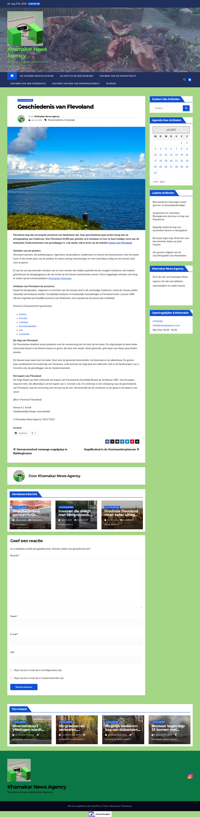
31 (155, 173)
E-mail (14, 634)
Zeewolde (24, 334)
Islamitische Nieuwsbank (76, 76)
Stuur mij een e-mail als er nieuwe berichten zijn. (39, 678)
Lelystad (23, 322)
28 (176, 167)
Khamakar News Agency (46, 116)
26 (166, 167)
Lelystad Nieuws (25, 100)
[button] (184, 79)
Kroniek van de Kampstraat (118, 76)
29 (181, 167)
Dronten (23, 318)
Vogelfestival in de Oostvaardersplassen (110, 449)
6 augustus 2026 (163, 735)
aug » (162, 181)
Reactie (15, 555)
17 (155, 161)
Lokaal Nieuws (19, 722)
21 (176, 161)
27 (171, 167)
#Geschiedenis (55, 120)
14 (176, 155)
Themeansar (126, 806)
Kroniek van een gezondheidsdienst (76, 83)
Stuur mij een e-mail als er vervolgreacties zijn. (38, 670)
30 (187, 167)
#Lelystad (70, 120)
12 (166, 155)
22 (181, 161)
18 (160, 161)
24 (155, 167)
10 (155, 155)
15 (181, 155)
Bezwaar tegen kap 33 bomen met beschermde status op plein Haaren (171, 241)
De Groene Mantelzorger (37, 76)
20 (171, 161)
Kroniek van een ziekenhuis (28, 83)
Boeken (111, 83)
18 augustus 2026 (118, 735)
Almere (23, 314)
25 (160, 167)
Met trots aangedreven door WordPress (85, 806)
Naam (14, 616)
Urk (21, 330)
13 (171, 155)
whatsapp (158, 321)
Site (12, 652)
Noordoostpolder (27, 326)
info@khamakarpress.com (166, 325)
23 (187, 161)
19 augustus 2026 (71, 735)
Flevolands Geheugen (59, 278)
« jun (155, 181)
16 (187, 155)
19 (166, 161)
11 (160, 155)
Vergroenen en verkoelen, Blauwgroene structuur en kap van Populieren (171, 216)
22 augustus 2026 (25, 735)
